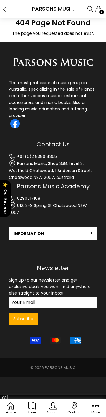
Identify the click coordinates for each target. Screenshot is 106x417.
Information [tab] (29, 233)
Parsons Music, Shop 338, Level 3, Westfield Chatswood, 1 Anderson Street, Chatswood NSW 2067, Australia (50, 170)
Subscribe (23, 319)
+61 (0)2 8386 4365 (36, 156)
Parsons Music (60, 367)
